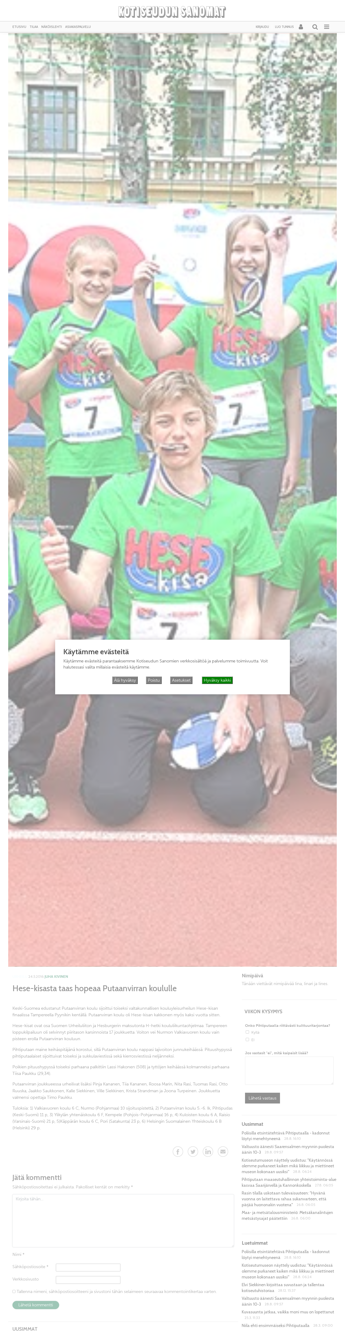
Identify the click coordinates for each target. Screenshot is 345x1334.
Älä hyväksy (125, 680)
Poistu (154, 680)
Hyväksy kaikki (217, 680)
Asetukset (181, 680)
